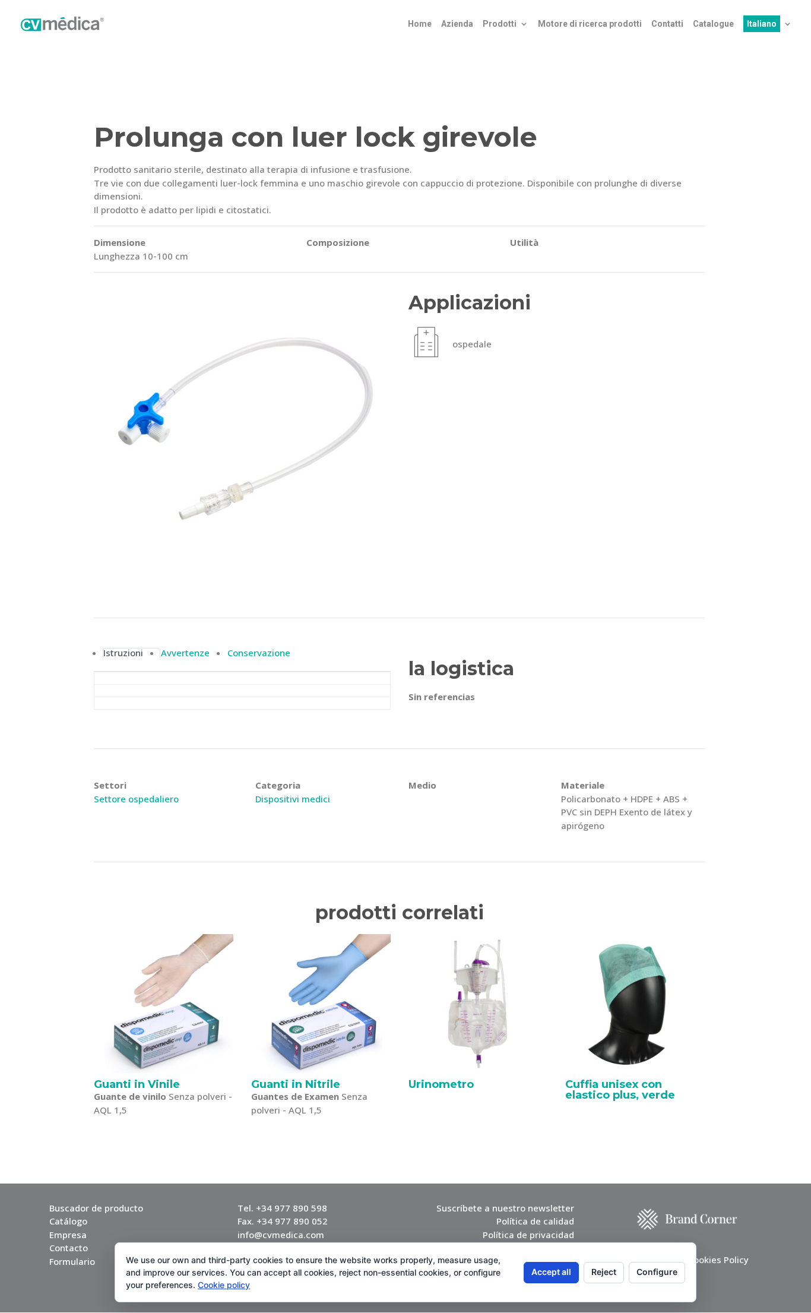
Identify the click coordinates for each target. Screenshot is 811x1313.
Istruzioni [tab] (123, 653)
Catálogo (68, 1221)
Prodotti (500, 24)
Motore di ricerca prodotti (590, 24)
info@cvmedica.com (280, 1235)
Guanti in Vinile (137, 1084)
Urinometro (441, 1084)
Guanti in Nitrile (295, 1084)
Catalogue (713, 24)
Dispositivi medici (292, 799)
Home (420, 24)
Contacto (68, 1248)
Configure (656, 1272)
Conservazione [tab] (258, 653)
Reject (603, 1272)
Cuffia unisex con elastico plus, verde (620, 1090)
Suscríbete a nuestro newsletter (505, 1208)
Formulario (72, 1261)
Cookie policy (224, 1285)
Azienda (457, 24)
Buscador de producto (96, 1208)
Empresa (68, 1235)
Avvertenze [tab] (185, 653)
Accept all (551, 1272)
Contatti (667, 24)
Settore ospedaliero (136, 799)
